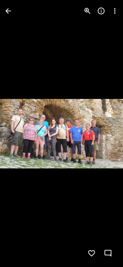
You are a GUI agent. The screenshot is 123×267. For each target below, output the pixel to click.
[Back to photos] (8, 11)
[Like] (91, 253)
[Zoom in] (87, 11)
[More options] (115, 11)
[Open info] (101, 11)
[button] (19, 133)
